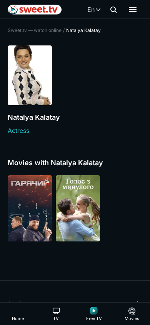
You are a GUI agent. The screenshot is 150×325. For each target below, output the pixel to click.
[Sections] (132, 9)
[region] (75, 208)
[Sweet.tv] (35, 10)
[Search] (113, 9)
